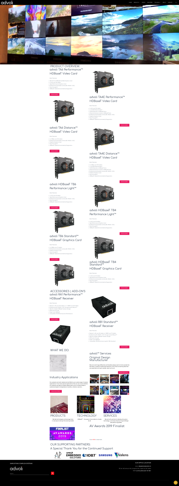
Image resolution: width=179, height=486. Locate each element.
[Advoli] (7, 2)
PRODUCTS (136, 2)
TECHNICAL (157, 2)
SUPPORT (170, 2)
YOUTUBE (16, 483)
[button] (176, 2)
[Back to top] (16, 468)
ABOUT (164, 2)
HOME (130, 2)
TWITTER (11, 483)
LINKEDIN (19, 483)
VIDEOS (143, 2)
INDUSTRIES (149, 2)
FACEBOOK (14, 483)
